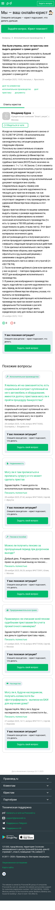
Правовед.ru (10, 778)
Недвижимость (17, 463)
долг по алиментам (11, 86)
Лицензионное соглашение (14, 862)
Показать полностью (16, 493)
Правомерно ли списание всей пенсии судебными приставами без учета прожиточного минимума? (27, 622)
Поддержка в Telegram (16, 823)
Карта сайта (8, 867)
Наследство (15, 683)
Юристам (8, 792)
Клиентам (9, 785)
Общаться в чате (15, 125)
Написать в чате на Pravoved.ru (20, 813)
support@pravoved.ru (16, 818)
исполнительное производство (16, 89)
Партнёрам (10, 799)
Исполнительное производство (28, 38)
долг (36, 89)
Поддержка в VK (13, 828)
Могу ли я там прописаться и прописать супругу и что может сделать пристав (23, 476)
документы (20, 93)
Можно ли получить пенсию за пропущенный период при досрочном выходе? (27, 549)
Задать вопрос (45, 3)
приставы (6, 93)
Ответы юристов (12, 104)
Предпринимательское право (23, 610)
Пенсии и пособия (18, 537)
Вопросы (6, 38)
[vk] (4, 874)
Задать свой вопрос (27, 348)
